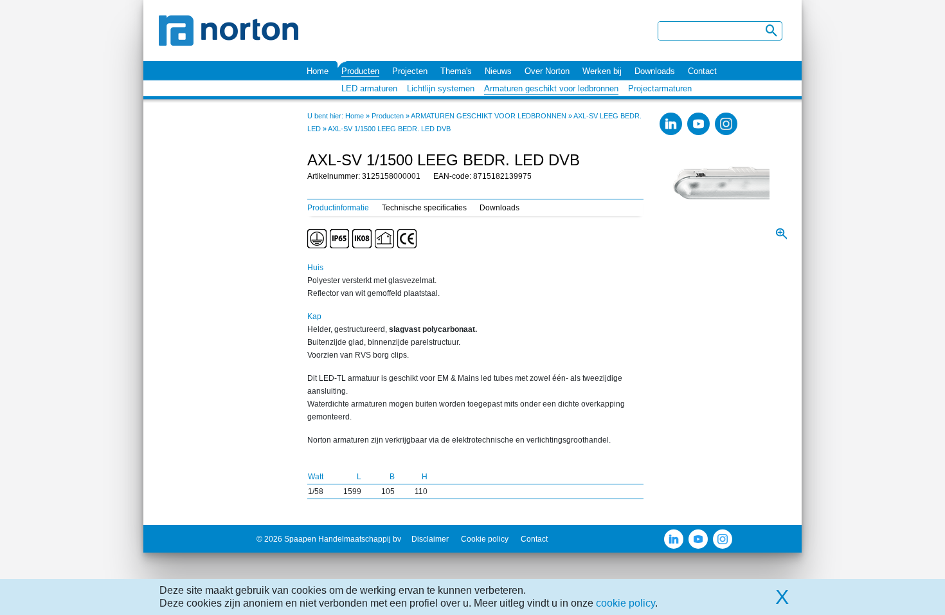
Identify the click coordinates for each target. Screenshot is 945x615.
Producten (360, 71)
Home (317, 71)
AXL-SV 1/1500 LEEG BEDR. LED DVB (389, 129)
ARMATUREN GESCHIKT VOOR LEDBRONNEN (488, 116)
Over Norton (547, 71)
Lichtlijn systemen (440, 88)
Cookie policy (485, 539)
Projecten (410, 71)
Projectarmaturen (660, 88)
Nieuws (498, 71)
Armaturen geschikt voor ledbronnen (551, 88)
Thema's (456, 71)
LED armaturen (369, 88)
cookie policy (625, 603)
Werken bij (602, 71)
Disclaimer (430, 539)
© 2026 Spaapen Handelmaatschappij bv (328, 539)
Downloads (654, 71)
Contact (702, 71)
